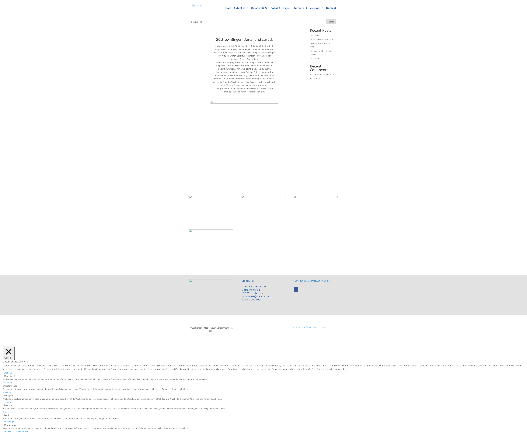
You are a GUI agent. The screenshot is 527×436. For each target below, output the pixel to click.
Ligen (287, 8)
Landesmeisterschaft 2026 (322, 39)
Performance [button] (9, 382)
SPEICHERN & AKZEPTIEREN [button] (15, 431)
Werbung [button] (7, 402)
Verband (315, 8)
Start (228, 8)
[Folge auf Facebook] (296, 289)
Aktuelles (240, 8)
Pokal (274, 8)
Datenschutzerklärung (316, 327)
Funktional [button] (7, 373)
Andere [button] (6, 412)
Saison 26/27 (259, 8)
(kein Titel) (314, 58)
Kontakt (331, 8)
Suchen (331, 21)
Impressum (301, 327)
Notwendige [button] (8, 421)
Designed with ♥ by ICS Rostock (263, 328)
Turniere (299, 8)
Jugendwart (315, 35)
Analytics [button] (7, 392)
